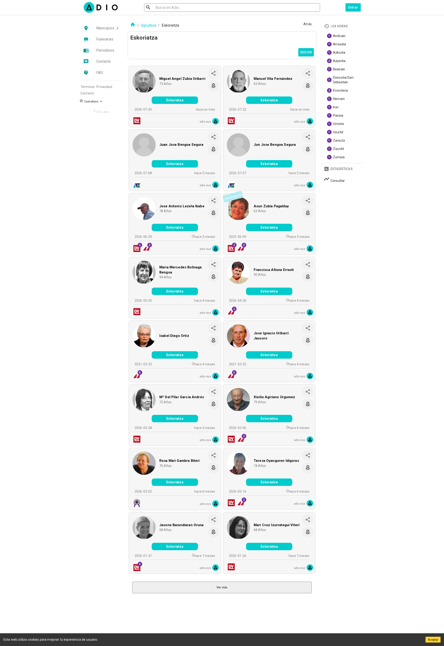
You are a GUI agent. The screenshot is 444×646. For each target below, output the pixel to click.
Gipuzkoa (148, 25)
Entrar (353, 7)
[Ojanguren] (135, 185)
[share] (213, 73)
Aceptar (433, 639)
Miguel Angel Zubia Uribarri (182, 79)
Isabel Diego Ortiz (174, 336)
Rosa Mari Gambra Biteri (179, 461)
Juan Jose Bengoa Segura (181, 145)
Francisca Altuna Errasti (274, 270)
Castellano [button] (90, 101)
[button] (102, 28)
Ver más (222, 587)
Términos (87, 87)
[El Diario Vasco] (135, 121)
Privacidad (104, 87)
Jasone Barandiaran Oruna (181, 525)
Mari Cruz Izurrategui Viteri (276, 525)
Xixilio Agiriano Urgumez (274, 397)
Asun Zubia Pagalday (271, 206)
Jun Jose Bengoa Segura (275, 145)
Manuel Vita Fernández (273, 79)
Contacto (87, 93)
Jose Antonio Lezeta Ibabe (181, 206)
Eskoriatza (174, 100)
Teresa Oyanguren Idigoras (276, 461)
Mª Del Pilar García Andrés (181, 397)
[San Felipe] (135, 503)
